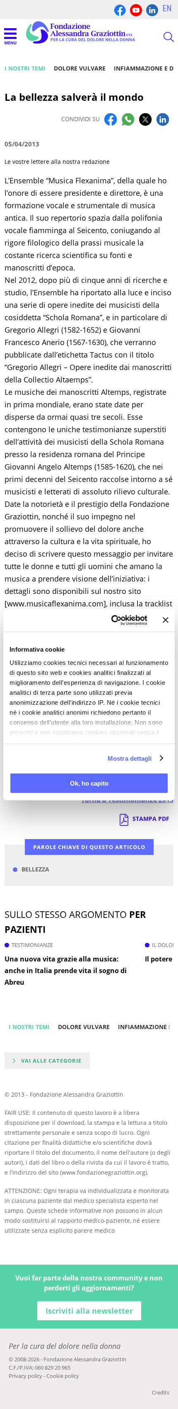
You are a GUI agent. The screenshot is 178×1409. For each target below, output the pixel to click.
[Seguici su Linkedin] (152, 9)
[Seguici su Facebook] (120, 9)
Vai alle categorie (51, 1060)
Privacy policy (25, 1376)
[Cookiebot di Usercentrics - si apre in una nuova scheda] (112, 620)
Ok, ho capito (89, 783)
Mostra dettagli (130, 758)
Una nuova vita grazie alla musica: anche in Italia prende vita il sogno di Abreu (66, 970)
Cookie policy (62, 1376)
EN (167, 8)
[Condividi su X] (145, 119)
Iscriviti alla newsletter (89, 1311)
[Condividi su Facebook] (110, 119)
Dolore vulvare (80, 68)
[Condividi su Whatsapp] (128, 119)
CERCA (161, 37)
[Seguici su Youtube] (136, 9)
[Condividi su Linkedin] (162, 119)
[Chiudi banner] (165, 620)
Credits (160, 1392)
